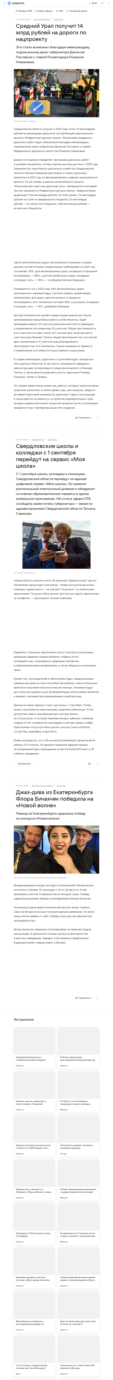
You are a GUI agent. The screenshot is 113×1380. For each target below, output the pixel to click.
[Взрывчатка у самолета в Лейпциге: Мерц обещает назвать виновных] (34, 1180)
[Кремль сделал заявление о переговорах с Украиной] (34, 1092)
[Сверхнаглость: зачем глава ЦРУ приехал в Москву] (78, 1356)
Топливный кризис (78, 11)
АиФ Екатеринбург (42, 19)
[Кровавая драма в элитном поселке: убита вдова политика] (34, 1268)
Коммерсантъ (38, 439)
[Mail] (9, 3)
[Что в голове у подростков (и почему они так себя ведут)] (34, 1356)
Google (18, 731)
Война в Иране (45, 11)
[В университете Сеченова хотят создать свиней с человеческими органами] (78, 1224)
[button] (56, 93)
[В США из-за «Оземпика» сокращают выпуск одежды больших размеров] (78, 1092)
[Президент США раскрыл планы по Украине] (34, 1224)
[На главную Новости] (17, 3)
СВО (61, 11)
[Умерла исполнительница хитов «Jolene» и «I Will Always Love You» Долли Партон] (34, 1136)
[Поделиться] (89, 764)
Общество (58, 19)
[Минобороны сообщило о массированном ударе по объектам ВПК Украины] (34, 1312)
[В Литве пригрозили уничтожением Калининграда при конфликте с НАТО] (78, 1048)
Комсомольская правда (42, 786)
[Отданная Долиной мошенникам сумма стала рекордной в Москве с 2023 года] (78, 1268)
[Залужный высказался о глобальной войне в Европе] (34, 1048)
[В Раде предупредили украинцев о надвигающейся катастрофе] (78, 1180)
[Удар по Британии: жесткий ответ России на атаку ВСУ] (78, 1312)
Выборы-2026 (25, 11)
